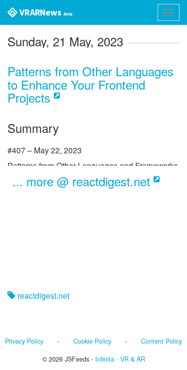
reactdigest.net (42, 295)
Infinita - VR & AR (120, 359)
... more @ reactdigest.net (83, 181)
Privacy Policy (24, 341)
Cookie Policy (92, 341)
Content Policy (161, 341)
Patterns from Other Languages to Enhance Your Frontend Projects (90, 84)
